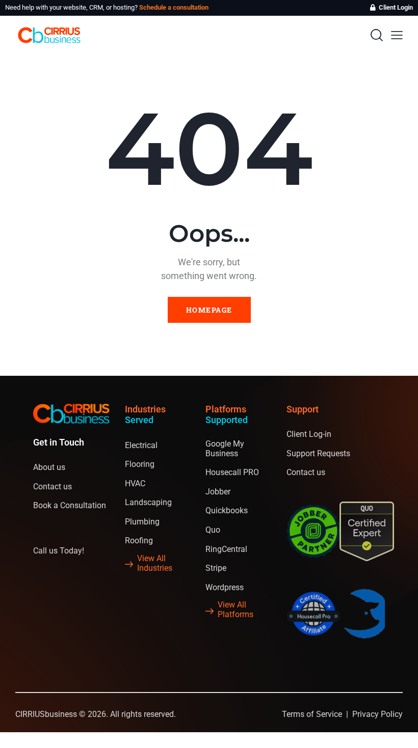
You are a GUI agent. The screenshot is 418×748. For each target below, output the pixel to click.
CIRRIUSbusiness (46, 714)
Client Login (396, 7)
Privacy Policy (377, 714)
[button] (397, 35)
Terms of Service (312, 714)
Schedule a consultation (173, 7)
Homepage (209, 310)
